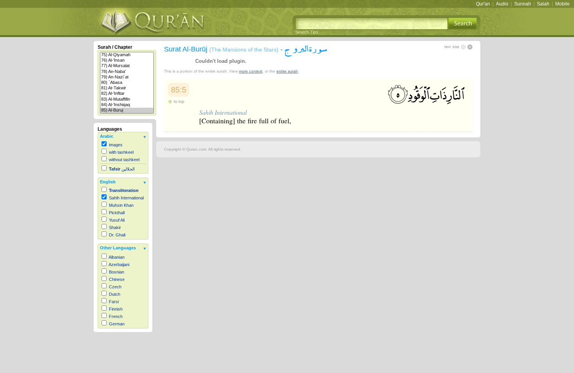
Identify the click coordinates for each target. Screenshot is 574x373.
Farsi (114, 301)
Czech (115, 286)
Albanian (117, 257)
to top (179, 101)
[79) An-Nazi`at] (126, 77)
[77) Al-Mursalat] (126, 66)
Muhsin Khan (121, 205)
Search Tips (306, 32)
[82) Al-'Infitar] (126, 93)
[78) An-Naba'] (126, 72)
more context (250, 71)
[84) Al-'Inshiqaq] (126, 105)
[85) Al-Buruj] (126, 110)
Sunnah (522, 4)
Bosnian (116, 272)
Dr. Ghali (117, 235)
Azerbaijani (119, 264)
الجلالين (122, 169)
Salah (543, 4)
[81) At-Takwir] (126, 88)
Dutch (114, 294)
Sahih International (126, 197)
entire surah (287, 71)
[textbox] (371, 24)
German (117, 323)
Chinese (117, 279)
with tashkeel (121, 152)
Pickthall (117, 212)
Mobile (562, 4)
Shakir (115, 227)
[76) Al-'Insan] (126, 60)
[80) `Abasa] (126, 82)
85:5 (178, 89)
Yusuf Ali (117, 220)
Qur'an (483, 4)
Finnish (116, 309)
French (116, 316)
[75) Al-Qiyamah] (126, 55)
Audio (502, 4)
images (116, 144)
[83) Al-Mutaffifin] (126, 99)
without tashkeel (124, 159)
